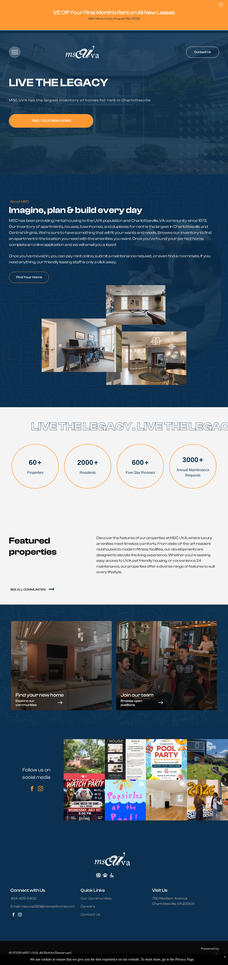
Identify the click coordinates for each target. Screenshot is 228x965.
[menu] (14, 52)
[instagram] (41, 789)
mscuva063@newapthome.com (47, 906)
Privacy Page (184, 959)
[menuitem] (99, 898)
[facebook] (32, 789)
